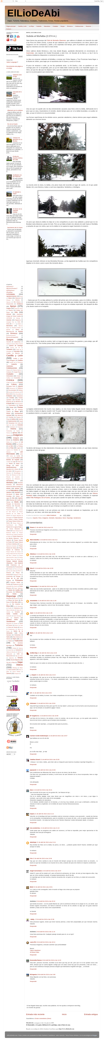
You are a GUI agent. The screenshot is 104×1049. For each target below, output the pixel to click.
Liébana (8, 457)
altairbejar (33, 842)
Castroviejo (30, 53)
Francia (18, 417)
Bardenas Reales (16, 327)
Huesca (8, 432)
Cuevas (20, 382)
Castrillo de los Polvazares (16, 362)
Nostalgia (9, 496)
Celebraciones (79, 26)
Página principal (10, 26)
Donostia (10, 392)
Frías (7, 419)
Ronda (9, 608)
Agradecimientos (11, 296)
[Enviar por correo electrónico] (63, 515)
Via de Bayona (15, 660)
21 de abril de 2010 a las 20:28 (50, 759)
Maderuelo (20, 461)
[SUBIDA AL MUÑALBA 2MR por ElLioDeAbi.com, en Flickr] (62, 150)
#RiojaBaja (9, 292)
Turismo (19, 645)
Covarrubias (17, 378)
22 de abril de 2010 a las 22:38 (44, 919)
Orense (8, 502)
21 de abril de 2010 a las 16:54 (42, 693)
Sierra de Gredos (13, 627)
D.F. (31, 693)
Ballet (19, 323)
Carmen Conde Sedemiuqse (39, 736)
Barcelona (9, 325)
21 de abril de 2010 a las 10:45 (47, 586)
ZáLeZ (32, 568)
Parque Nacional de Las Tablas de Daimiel (14, 513)
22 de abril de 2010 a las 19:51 (43, 887)
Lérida (11, 456)
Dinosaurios (12, 388)
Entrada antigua (91, 1014)
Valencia (21, 648)
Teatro (14, 639)
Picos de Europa (18, 569)
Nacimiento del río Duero (14, 227)
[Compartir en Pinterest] (69, 515)
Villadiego (14, 667)
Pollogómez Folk (17, 574)
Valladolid (18, 650)
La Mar (10, 446)
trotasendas (34, 586)
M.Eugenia (33, 974)
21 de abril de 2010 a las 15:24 (46, 675)
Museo (8, 488)
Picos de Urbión (12, 570)
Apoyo (13, 306)
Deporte (35, 518)
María (31, 633)
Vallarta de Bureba (10, 652)
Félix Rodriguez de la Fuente (40, 497)
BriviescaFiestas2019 (12, 337)
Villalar (21, 667)
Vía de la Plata (10, 662)
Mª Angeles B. (34, 716)
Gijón (7, 425)
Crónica (10, 380)
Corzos (19, 376)
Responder (33, 534)
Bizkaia (20, 331)
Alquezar (8, 302)
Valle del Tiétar (19, 655)
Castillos (20, 360)
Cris (31, 858)
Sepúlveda (8, 623)
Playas (18, 572)
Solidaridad (17, 635)
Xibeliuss (33, 554)
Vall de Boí (10, 650)
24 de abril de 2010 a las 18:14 (45, 942)
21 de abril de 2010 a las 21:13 (44, 814)
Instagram (16, 438)
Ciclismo (8, 372)
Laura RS (33, 942)
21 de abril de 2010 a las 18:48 (48, 716)
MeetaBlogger (17, 473)
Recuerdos (9, 592)
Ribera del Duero (13, 600)
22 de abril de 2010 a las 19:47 (51, 871)
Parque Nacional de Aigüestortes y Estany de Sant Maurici (14, 509)
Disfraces (20, 388)
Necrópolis (9, 494)
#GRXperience (10, 290)
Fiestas (20, 407)
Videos (19, 665)
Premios (8, 580)
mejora (32, 814)
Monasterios (10, 480)
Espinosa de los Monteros (13, 401)
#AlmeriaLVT (9, 286)
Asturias (8, 320)
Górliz (13, 425)
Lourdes (8, 461)
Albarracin (18, 298)
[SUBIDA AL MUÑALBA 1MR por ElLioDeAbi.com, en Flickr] (62, 102)
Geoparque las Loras (15, 423)
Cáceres (8, 341)
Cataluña (38, 26)
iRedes (8, 442)
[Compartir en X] (66, 515)
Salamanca (17, 608)
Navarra (8, 492)
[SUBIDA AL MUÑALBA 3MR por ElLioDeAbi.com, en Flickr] (62, 181)
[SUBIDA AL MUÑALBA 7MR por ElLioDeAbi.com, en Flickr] (62, 337)
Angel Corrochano (36, 871)
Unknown (33, 703)
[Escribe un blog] (65, 515)
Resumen (9, 598)
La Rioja (31, 26)
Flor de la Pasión (12, 124)
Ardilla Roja (34, 653)
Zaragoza (16, 673)
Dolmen (21, 390)
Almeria (17, 300)
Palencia (8, 506)
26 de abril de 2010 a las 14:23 (51, 960)
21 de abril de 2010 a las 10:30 (43, 568)
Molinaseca (17, 478)
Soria (8, 637)
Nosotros (88, 26)
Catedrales (9, 366)
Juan (31, 613)
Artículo (8, 314)
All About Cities (34, 952)
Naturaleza (47, 26)
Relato (15, 594)
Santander (8, 615)
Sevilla (15, 623)
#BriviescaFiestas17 (11, 288)
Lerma (18, 456)
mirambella (33, 600)
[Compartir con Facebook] (68, 515)
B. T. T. (14, 323)
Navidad (17, 492)
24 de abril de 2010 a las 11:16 (45, 931)
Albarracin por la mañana (15, 110)
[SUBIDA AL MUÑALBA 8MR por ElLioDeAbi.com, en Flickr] (62, 374)
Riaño (21, 598)
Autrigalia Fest (10, 322)
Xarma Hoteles (16, 671)
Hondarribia (9, 431)
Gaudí (21, 421)
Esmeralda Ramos (36, 960)
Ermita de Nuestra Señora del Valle (17, 158)
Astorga (18, 318)
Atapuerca (18, 320)
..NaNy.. (32, 919)
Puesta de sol (17, 584)
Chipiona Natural (17, 370)
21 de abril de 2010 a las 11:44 (43, 633)
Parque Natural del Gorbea (13, 551)
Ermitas (11, 397)
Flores (8, 413)
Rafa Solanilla (34, 540)
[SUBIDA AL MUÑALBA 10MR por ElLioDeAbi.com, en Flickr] (62, 444)
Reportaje (70, 518)
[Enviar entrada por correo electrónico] (60, 515)
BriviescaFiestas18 (10, 335)
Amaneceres (9, 304)
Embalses (9, 396)
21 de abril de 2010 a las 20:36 (46, 770)
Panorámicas (10, 507)
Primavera (19, 580)
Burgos (63, 26)
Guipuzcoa (20, 426)
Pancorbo (17, 506)
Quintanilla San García (11, 586)
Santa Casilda (11, 614)
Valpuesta (11, 657)
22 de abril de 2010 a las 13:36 (42, 858)
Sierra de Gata (19, 625)
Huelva (18, 431)
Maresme (8, 473)
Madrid (11, 463)
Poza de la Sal (12, 578)
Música (17, 488)
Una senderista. (35, 828)
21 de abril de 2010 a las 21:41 (46, 842)
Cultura (14, 384)
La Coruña (20, 444)
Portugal (18, 576)
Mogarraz (8, 478)
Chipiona (8, 370)
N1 (7, 490)
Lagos (18, 448)
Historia (13, 429)
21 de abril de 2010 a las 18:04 (46, 703)
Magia (17, 463)
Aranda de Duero (18, 308)
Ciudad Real (17, 372)
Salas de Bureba (10, 610)
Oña (13, 498)
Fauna (21, 405)
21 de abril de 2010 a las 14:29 (47, 653)
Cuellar (8, 382)
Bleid (31, 887)
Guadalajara (12, 426)
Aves (19, 322)
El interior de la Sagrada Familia (17, 210)
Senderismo (77, 518)
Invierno (16, 440)
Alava (10, 298)
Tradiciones (18, 641)
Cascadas (17, 351)
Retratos (16, 598)
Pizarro (32, 527)
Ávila (7, 323)
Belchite (8, 329)
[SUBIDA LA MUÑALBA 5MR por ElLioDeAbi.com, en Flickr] (62, 257)
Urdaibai (14, 648)
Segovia (16, 617)
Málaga (8, 465)
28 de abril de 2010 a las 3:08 (46, 974)
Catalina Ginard (35, 759)
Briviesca (70, 26)
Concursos (9, 376)
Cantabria (9, 349)
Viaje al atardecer (35, 950)
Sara (31, 790)
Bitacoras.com (10, 331)
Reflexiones (19, 592)
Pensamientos (19, 567)
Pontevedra (9, 576)
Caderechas (17, 341)
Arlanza (11, 310)
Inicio (64, 1014)
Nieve (64, 518)
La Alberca (15, 442)
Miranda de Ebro (16, 475)
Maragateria (18, 471)
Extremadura (12, 405)
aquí (58, 512)
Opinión (20, 498)
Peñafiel (10, 569)
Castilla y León (22, 26)
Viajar (20, 662)
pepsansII (33, 770)
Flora (39, 518)
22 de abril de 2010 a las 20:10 (45, 901)
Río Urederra (16, 604)
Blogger (94, 1035)
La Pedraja (20, 446)
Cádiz (7, 343)
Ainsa (21, 296)
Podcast (8, 574)
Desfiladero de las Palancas (17, 175)
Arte (16, 312)
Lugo (14, 461)
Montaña (51, 518)
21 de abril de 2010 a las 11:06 (47, 600)
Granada (20, 425)
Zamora (8, 673)
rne (15, 606)
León (21, 454)
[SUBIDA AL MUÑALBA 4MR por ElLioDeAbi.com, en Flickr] (62, 218)
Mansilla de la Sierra (12, 469)
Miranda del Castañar (13, 477)
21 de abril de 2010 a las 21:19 (50, 828)
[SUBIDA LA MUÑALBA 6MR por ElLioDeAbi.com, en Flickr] (62, 296)
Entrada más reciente (35, 1014)
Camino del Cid (15, 347)
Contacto (8, 29)
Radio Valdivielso (18, 588)
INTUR (8, 440)
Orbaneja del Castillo (15, 500)
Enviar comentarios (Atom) (43, 1018)
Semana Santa (12, 619)
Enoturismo (20, 396)
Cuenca (14, 382)
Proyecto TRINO (15, 582)
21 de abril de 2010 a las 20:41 (42, 790)
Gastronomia (12, 421)
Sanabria (17, 612)
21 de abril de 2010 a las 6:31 (44, 527)
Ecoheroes (17, 392)
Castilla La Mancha (13, 353)
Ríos (8, 606)
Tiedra (21, 638)
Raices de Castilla (14, 590)
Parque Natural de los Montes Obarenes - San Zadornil (14, 538)
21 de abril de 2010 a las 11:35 (43, 613)
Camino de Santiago (16, 345)
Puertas (8, 584)
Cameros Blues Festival (17, 343)
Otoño (16, 502)
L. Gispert (33, 675)
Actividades (10, 294)
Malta (17, 465)
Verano (20, 658)
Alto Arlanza (17, 302)
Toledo (10, 640)
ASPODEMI (9, 318)
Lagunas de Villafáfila (12, 450)
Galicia (13, 419)
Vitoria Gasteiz (12, 669)
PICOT (19, 570)
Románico (20, 606)
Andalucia (20, 304)
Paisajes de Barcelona (13, 504)
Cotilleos (8, 378)
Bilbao (17, 329)
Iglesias (14, 432)
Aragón (8, 308)
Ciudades (55, 26)
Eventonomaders (19, 403)
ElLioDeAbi (33, 13)
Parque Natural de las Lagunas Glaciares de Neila (14, 534)
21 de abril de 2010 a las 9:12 (48, 540)
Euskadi (8, 403)
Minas (7, 475)
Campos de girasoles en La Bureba (17, 139)
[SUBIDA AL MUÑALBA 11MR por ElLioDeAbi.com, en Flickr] (62, 481)
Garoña (21, 419)
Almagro (8, 300)
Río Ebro (15, 602)
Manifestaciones (11, 467)
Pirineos (8, 572)
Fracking (11, 417)
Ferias (11, 407)
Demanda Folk (10, 386)
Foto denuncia (19, 415)
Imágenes (45, 518)
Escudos (18, 399)
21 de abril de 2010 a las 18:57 (58, 736)
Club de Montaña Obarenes (56, 40)
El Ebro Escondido (16, 394)
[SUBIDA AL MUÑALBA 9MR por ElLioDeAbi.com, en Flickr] (62, 405)
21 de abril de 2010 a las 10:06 (45, 554)
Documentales (12, 390)
